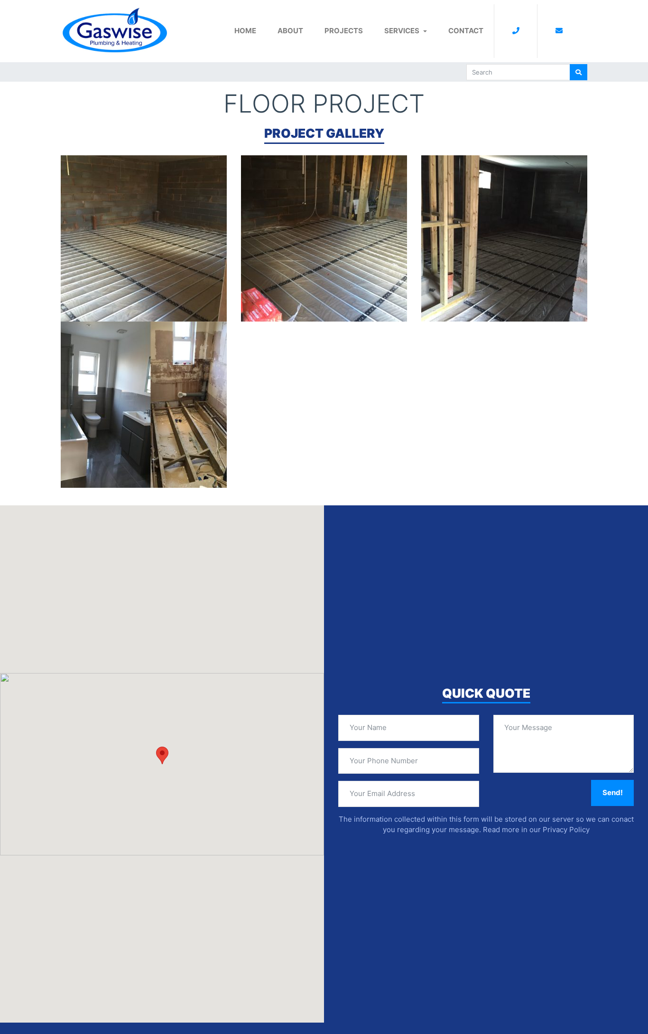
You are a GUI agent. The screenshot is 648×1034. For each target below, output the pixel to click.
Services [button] (401, 30)
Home (245, 30)
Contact (465, 30)
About (290, 30)
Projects (343, 30)
